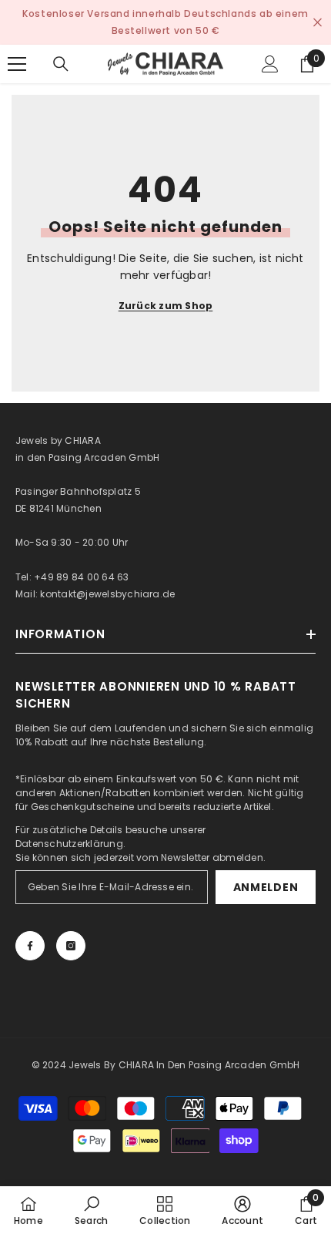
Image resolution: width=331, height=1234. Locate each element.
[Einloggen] (270, 63)
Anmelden (266, 887)
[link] (91, 1210)
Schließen (317, 23)
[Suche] (61, 64)
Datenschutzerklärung (69, 843)
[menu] (17, 64)
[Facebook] (30, 945)
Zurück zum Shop (166, 305)
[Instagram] (70, 945)
